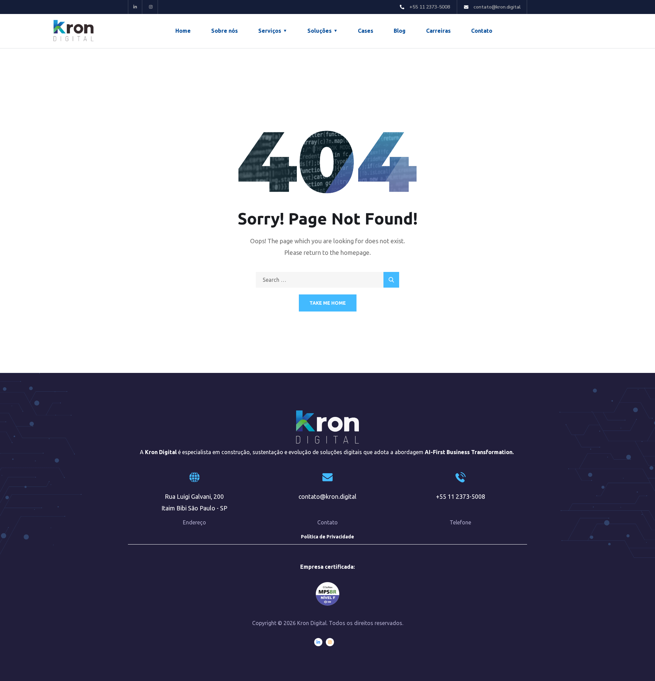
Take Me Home (327, 303)
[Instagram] (151, 7)
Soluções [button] (319, 31)
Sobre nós (224, 31)
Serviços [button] (269, 31)
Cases (365, 31)
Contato (481, 31)
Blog (400, 31)
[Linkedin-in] (135, 7)
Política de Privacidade (327, 536)
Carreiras (438, 31)
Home (183, 31)
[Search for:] (327, 280)
